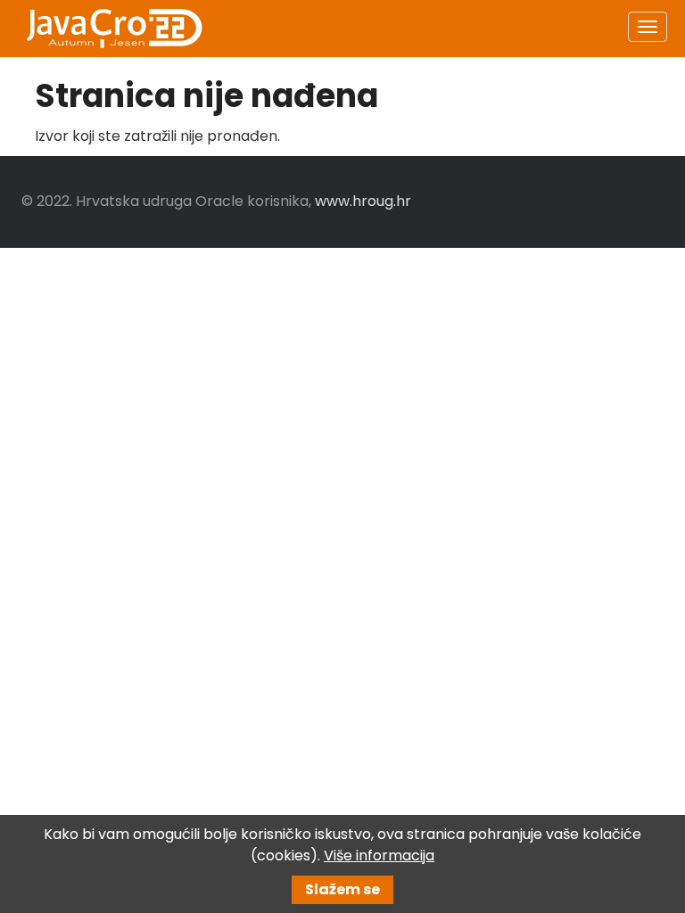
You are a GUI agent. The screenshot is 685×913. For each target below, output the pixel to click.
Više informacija (379, 855)
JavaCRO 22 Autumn (113, 28)
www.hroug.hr (363, 201)
